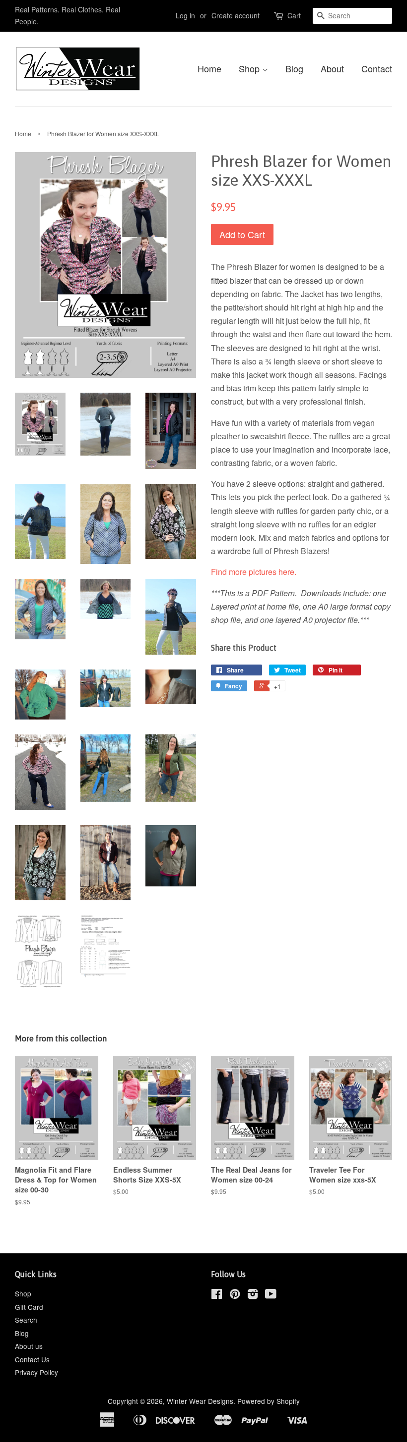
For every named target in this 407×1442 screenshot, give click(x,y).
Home (209, 68)
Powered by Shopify (268, 1401)
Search (26, 1320)
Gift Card (29, 1307)
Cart (294, 15)
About (332, 68)
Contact (376, 68)
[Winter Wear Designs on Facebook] (216, 1295)
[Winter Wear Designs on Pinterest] (234, 1295)
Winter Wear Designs (200, 1401)
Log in (185, 15)
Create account (235, 15)
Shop (250, 68)
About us (29, 1346)
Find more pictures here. (253, 571)
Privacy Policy (36, 1372)
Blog (294, 68)
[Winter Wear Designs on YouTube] (270, 1295)
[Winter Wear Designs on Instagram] (252, 1295)
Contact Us (32, 1359)
